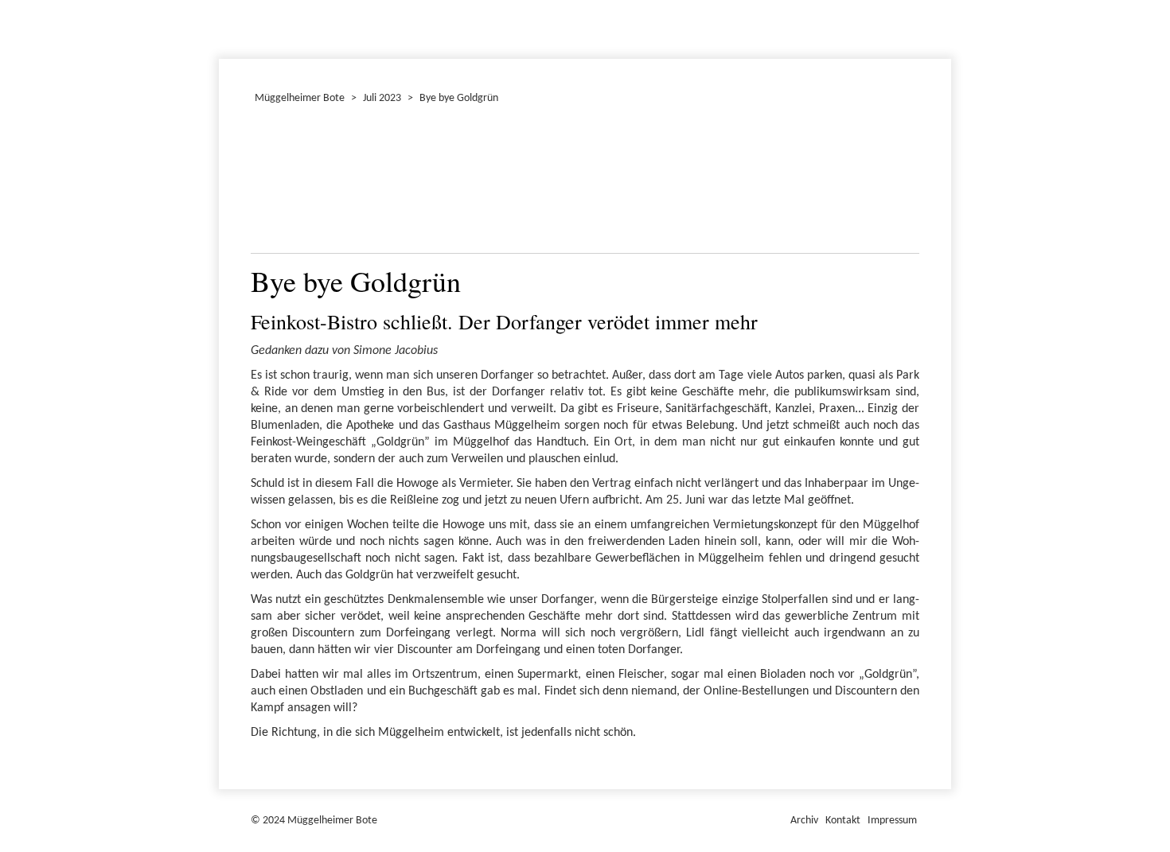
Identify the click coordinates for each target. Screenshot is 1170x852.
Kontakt (842, 821)
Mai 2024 (226, 27)
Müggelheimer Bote (944, 1)
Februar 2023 (221, 27)
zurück (272, 183)
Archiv (804, 821)
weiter (898, 183)
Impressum (892, 821)
